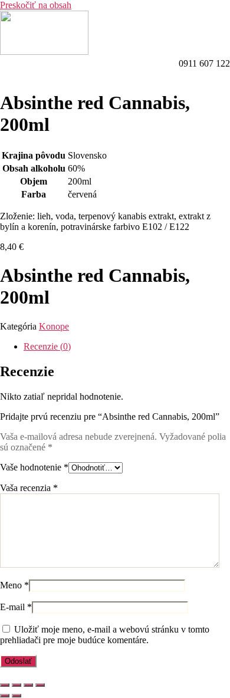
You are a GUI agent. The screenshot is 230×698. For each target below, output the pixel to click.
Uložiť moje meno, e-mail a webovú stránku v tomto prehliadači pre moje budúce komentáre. (104, 634)
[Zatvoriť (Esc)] (40, 685)
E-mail (16, 607)
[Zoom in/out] (4, 685)
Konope (54, 326)
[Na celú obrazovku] (16, 685)
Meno (14, 585)
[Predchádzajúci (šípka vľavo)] (4, 695)
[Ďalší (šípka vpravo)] (16, 695)
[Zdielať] (28, 685)
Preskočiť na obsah (35, 5)
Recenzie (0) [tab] (47, 346)
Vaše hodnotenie (34, 467)
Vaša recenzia (29, 488)
